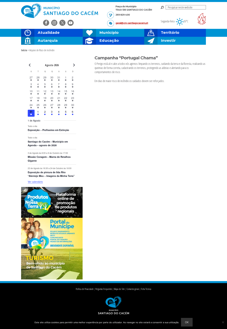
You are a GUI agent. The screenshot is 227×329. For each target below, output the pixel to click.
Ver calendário (35, 181)
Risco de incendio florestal (202, 19)
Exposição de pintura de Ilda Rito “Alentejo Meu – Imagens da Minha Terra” (51, 174)
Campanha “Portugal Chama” (126, 57)
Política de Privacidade (85, 289)
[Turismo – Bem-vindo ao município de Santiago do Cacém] (52, 278)
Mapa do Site (119, 289)
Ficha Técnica (146, 289)
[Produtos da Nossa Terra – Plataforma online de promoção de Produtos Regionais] (52, 217)
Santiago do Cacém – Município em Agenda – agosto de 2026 (48, 143)
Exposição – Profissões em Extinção (48, 130)
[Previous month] (30, 65)
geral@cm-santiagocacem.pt (131, 23)
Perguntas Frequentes (103, 289)
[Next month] (74, 65)
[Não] (223, 322)
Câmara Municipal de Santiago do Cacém (60, 10)
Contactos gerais (132, 289)
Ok (187, 322)
